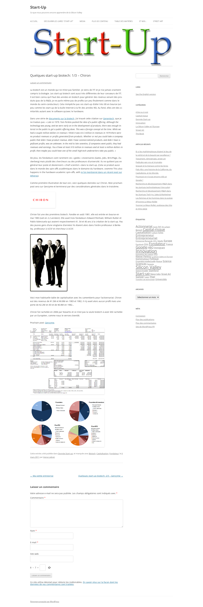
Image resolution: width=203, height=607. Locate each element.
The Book (140, 133)
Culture (155, 232)
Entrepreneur (145, 235)
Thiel (152, 276)
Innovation (140, 123)
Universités (161, 279)
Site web (34, 553)
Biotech (92, 453)
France (169, 244)
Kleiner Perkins (143, 256)
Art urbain (166, 226)
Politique (154, 258)
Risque (159, 261)
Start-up (143, 273)
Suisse (140, 276)
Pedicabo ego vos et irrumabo (149, 162)
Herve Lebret (49, 457)
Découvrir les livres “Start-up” (58, 21)
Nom (33, 530)
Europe (168, 240)
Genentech (108, 118)
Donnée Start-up (65, 453)
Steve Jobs (155, 273)
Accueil (33, 21)
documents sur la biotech (61, 118)
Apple (155, 227)
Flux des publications (145, 319)
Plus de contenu (100, 21)
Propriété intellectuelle (146, 261)
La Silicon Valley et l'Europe (147, 126)
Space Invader (142, 270)
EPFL (155, 241)
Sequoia (150, 264)
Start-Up (38, 7)
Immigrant (159, 247)
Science (167, 261)
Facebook (140, 244)
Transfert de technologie (145, 279)
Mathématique (142, 258)
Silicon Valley (148, 267)
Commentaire (37, 497)
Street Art (158, 21)
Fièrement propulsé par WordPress (44, 601)
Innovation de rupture (145, 254)
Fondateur (114, 453)
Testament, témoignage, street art (151, 158)
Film (146, 244)
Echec (160, 232)
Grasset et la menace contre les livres (152, 166)
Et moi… (143, 21)
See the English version (146, 94)
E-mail (34, 542)
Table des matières (124, 21)
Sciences (141, 263)
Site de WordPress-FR (145, 326)
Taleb (146, 277)
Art (159, 226)
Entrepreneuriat (146, 238)
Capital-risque (142, 115)
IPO (156, 254)
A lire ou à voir (142, 112)
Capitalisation (102, 453)
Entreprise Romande (144, 241)
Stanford (154, 270)
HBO (151, 247)
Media (82, 21)
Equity (160, 241)
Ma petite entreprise (41, 475)
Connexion (140, 316)
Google (141, 247)
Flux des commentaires (146, 323)
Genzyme (49, 322)
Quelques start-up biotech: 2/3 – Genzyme (100, 475)
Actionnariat (144, 226)
